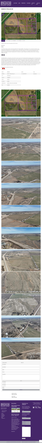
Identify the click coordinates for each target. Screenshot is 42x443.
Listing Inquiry (4, 362)
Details (2, 46)
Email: (3, 369)
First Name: (4, 364)
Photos (2, 47)
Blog (2, 417)
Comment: (4, 374)
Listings (4, 11)
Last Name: (4, 384)
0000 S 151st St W (14, 394)
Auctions (15, 3)
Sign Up (22, 362)
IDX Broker (11, 67)
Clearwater (14, 40)
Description (3, 45)
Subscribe (24, 438)
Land (19, 3)
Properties (23, 3)
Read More (13, 431)
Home (2, 11)
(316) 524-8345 (38, 4)
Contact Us (33, 3)
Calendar (28, 3)
